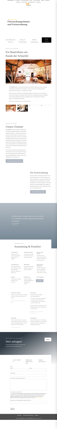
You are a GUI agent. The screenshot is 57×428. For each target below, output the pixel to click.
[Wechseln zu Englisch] (18, 2)
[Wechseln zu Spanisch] (38, 2)
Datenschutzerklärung (38, 397)
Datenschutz (19, 415)
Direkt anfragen (47, 40)
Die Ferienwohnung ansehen (38, 192)
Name (11, 366)
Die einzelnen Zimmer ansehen (14, 161)
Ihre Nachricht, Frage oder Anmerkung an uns (17, 378)
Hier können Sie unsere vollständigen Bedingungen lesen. (36, 312)
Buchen (48, 339)
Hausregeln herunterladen (15, 327)
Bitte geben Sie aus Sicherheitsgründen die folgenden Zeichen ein (21, 400)
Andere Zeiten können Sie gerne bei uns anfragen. (18, 301)
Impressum (36, 415)
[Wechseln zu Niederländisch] (31, 2)
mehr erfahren (39, 280)
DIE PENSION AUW (31, 418)
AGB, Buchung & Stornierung (28, 415)
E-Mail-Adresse (13, 373)
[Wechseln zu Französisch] (24, 2)
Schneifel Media (21, 418)
